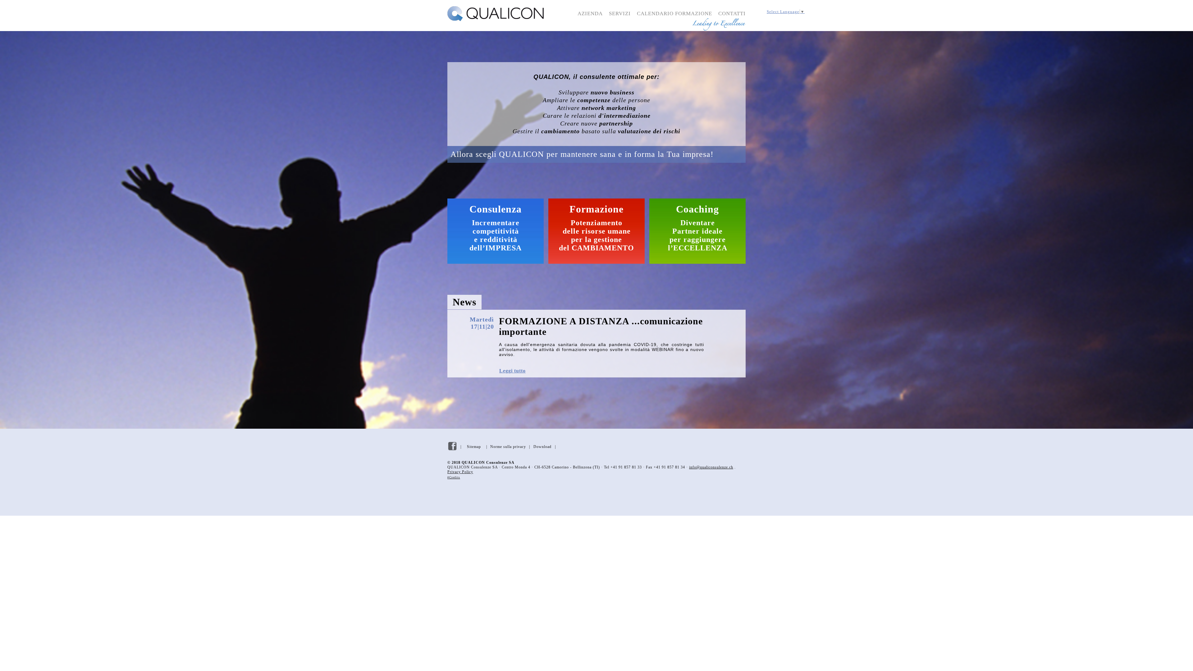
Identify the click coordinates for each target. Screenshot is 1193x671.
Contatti (732, 13)
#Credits (453, 477)
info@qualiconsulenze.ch (711, 467)
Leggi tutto (512, 370)
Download (542, 447)
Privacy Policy (460, 472)
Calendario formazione (674, 13)
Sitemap (474, 447)
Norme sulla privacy (508, 447)
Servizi (620, 13)
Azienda (590, 13)
